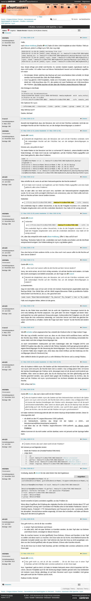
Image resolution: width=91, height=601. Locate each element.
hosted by (4, 2)
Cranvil (5, 119)
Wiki (62, 4)
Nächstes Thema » (83, 589)
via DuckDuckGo (84, 19)
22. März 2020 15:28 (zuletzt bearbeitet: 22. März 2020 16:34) (41, 213)
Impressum (47, 597)
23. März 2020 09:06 (27, 519)
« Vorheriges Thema (68, 589)
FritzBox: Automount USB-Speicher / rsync (69, 591)
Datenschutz (39, 597)
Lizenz (27, 597)
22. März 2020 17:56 (27, 306)
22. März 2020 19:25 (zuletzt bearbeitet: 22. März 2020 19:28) (41, 362)
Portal (48, 4)
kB (46, 46)
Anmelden (77, 1)
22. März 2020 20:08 (27, 389)
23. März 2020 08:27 (27, 468)
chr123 (4, 177)
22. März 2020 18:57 (27, 327)
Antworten (8, 33)
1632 (9, 185)
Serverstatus (55, 597)
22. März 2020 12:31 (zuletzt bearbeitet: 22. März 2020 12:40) (41, 131)
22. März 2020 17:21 (27, 260)
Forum (55, 4)
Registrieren (86, 1)
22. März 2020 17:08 (27, 248)
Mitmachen (85, 4)
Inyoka (11, 595)
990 (9, 126)
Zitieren (84, 38)
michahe (5, 38)
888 (9, 45)
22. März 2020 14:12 (27, 177)
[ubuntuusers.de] (15, 9)
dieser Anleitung (31, 46)
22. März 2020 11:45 (27, 38)
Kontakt (32, 597)
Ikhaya (68, 4)
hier (34, 384)
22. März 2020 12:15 (27, 119)
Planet (76, 4)
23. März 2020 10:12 (27, 553)
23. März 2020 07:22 (27, 439)
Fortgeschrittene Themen (15, 19)
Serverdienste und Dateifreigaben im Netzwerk (39, 591)
